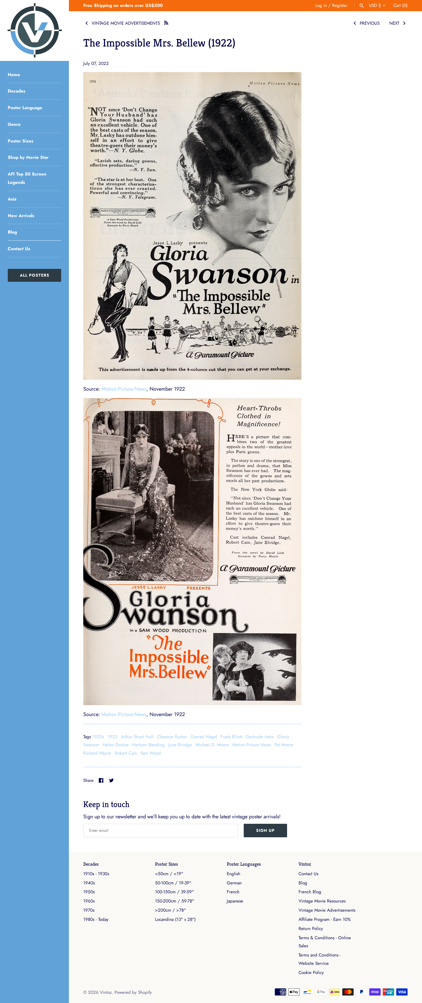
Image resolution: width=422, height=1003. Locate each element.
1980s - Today (96, 919)
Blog (12, 232)
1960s (89, 901)
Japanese (235, 901)
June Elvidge (180, 745)
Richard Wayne (97, 753)
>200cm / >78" (170, 910)
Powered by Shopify (133, 992)
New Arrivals (21, 216)
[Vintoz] (34, 30)
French (233, 892)
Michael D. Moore (212, 745)
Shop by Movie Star (28, 157)
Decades (16, 91)
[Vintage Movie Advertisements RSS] (166, 22)
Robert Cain (126, 753)
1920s (98, 737)
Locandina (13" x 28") (175, 919)
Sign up (265, 830)
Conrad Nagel (204, 737)
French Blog (310, 892)
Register (339, 5)
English (233, 874)
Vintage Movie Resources (322, 901)
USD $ (375, 5)
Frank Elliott (231, 737)
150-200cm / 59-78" (174, 901)
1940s (89, 883)
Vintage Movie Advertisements (327, 910)
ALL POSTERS (34, 275)
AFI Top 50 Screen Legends (27, 178)
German (234, 883)
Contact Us (19, 249)
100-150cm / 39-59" (174, 892)
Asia (12, 199)
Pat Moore (283, 745)
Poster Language (25, 108)
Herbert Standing (148, 745)
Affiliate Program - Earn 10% (325, 919)
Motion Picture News (123, 389)
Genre (14, 124)
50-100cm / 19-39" (173, 883)
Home (14, 75)
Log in (321, 5)
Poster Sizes (20, 141)
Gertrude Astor (260, 737)
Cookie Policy (311, 972)
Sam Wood (150, 753)
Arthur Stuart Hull (137, 737)
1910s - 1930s (96, 874)
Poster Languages (244, 864)
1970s (88, 910)
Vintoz (305, 864)
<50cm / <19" (169, 874)
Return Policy (311, 928)
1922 (112, 737)
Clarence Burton (172, 737)
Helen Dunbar (116, 745)
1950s (89, 892)
